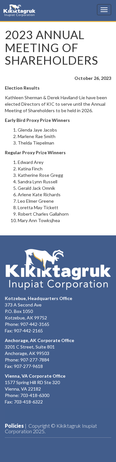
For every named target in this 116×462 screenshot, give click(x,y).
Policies (14, 426)
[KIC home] (58, 269)
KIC (12, 10)
